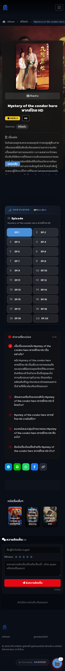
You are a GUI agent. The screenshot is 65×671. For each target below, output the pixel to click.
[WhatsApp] (25, 466)
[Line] (17, 466)
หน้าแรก (11, 21)
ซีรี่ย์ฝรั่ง (24, 21)
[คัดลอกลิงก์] (43, 466)
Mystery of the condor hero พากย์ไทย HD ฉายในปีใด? (33, 417)
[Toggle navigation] (59, 7)
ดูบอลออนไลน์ (41, 636)
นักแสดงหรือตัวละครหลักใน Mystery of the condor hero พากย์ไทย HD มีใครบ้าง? (34, 401)
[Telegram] (8, 466)
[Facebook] (34, 466)
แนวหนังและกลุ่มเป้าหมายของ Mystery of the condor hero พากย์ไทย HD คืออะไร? (35, 433)
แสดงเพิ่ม (13, 164)
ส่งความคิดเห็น (33, 583)
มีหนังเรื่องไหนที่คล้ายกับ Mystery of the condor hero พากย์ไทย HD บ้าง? (34, 449)
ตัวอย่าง (33, 96)
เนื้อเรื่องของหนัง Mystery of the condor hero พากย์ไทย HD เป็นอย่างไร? (32, 350)
